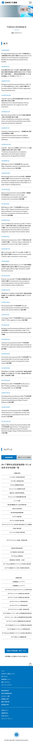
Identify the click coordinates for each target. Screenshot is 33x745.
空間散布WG (4, 713)
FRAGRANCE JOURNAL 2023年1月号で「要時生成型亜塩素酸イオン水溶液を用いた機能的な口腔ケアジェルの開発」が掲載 (16, 295)
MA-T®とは (4, 676)
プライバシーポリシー (7, 719)
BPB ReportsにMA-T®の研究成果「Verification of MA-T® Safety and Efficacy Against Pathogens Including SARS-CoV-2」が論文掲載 (15, 386)
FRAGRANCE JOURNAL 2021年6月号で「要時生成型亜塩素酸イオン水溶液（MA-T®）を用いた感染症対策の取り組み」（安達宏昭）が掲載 (16, 373)
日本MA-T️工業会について (8, 674)
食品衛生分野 (5, 704)
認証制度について (6, 679)
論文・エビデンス (5, 682)
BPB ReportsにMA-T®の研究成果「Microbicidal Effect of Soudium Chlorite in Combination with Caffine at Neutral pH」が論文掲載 (15, 166)
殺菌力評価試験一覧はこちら (16, 651)
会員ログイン (4, 710)
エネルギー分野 (5, 696)
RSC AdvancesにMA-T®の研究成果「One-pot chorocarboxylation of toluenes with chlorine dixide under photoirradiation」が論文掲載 (15, 308)
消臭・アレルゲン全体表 (24, 457)
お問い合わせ (4, 716)
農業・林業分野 (5, 702)
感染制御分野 (5, 691)
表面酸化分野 (5, 699)
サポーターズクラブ (6, 685)
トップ (2, 671)
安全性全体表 (9, 457)
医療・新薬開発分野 (6, 693)
